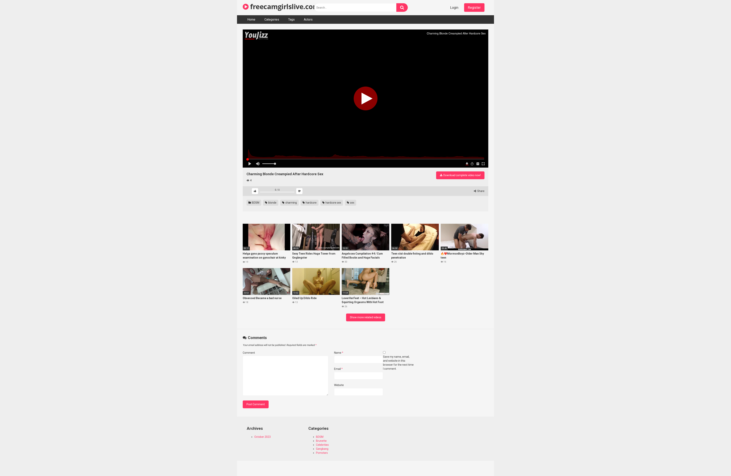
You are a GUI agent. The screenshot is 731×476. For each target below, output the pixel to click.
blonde (272, 202)
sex (352, 202)
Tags (291, 19)
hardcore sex (333, 202)
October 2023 (262, 436)
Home (251, 19)
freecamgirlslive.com (284, 6)
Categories (271, 19)
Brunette (321, 440)
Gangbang (322, 448)
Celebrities (322, 444)
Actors (308, 19)
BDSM (255, 202)
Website (339, 385)
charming (291, 202)
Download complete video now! (462, 175)
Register (474, 8)
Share (480, 191)
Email (338, 368)
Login (454, 8)
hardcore (311, 202)
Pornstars (322, 452)
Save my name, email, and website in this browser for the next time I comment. (398, 362)
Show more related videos (365, 317)
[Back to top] (718, 464)
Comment (249, 352)
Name (338, 352)
